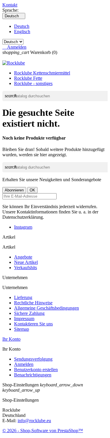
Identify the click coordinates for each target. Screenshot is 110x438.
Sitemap (21, 329)
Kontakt (9, 4)
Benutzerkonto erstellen (36, 369)
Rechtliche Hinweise (33, 302)
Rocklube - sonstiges (33, 83)
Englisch (22, 31)
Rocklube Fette (28, 78)
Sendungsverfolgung (33, 358)
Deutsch (21, 26)
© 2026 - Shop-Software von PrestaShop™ (42, 430)
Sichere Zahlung (29, 313)
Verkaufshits (25, 267)
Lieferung (23, 297)
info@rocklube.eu (34, 420)
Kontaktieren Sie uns (33, 323)
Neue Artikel (26, 262)
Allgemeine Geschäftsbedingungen (46, 307)
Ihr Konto (11, 339)
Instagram (23, 227)
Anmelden (23, 364)
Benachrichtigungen (32, 374)
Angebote (23, 256)
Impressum (24, 318)
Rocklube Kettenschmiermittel (42, 72)
